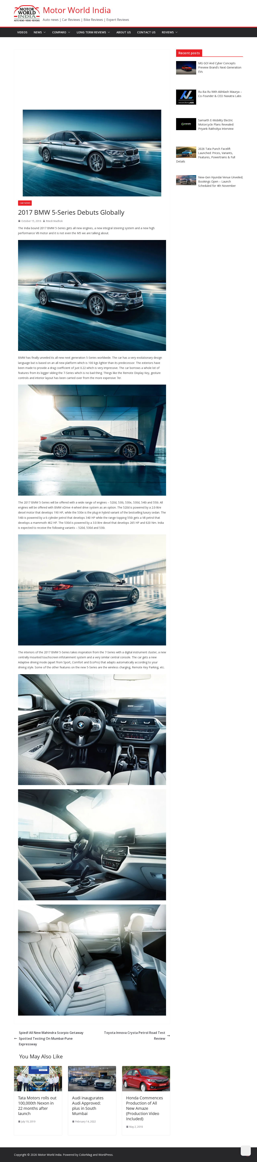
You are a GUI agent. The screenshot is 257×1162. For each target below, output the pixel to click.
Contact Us (146, 32)
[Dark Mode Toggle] (246, 1151)
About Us (123, 32)
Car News (25, 203)
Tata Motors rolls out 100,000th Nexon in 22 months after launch (37, 1105)
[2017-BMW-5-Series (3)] (92, 387)
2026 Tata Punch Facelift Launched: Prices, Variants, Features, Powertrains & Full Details (205, 155)
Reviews (168, 32)
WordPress (105, 1155)
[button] (44, 32)
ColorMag (85, 1155)
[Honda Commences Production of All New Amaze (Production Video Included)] (146, 1069)
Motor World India (77, 9)
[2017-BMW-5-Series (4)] (92, 677)
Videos (22, 32)
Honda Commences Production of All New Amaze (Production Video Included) (144, 1108)
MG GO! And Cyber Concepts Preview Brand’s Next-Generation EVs (219, 67)
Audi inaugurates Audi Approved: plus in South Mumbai (88, 1105)
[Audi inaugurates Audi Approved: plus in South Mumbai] (92, 1069)
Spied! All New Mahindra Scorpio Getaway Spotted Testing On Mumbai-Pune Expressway (51, 1038)
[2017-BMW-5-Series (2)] (92, 537)
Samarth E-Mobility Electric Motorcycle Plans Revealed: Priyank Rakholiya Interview (216, 124)
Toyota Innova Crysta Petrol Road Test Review (134, 1035)
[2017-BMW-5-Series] (92, 242)
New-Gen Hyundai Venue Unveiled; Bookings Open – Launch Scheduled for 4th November (220, 181)
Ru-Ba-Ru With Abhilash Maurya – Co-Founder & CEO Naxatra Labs (220, 94)
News (38, 32)
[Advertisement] (92, 79)
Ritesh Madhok (54, 221)
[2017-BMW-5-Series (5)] (92, 792)
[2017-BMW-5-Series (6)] (92, 907)
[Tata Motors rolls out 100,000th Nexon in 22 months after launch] (38, 1069)
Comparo (59, 32)
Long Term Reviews (91, 32)
